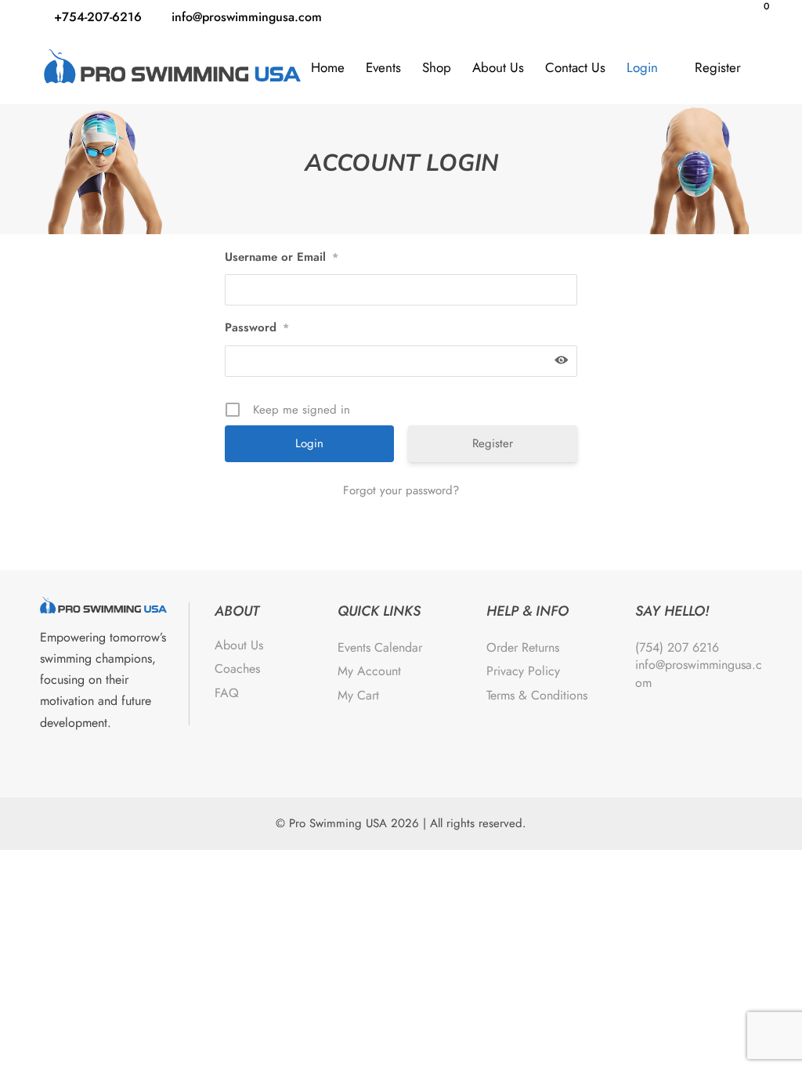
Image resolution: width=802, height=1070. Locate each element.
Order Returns (522, 647)
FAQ (227, 693)
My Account (369, 671)
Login (642, 68)
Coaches (237, 669)
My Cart (358, 695)
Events (383, 68)
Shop (436, 68)
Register (718, 68)
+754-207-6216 (98, 17)
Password (257, 327)
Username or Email (281, 257)
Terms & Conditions (536, 695)
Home (328, 68)
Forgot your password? (401, 490)
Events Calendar (380, 647)
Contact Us (575, 68)
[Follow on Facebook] (55, 759)
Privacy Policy (523, 671)
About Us (498, 68)
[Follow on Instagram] (93, 759)
